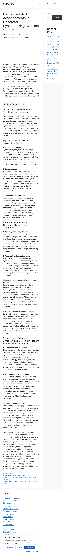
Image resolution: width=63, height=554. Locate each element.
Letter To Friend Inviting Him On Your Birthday (53, 46)
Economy (41, 4)
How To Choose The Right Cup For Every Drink (53, 38)
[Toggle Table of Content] (23, 104)
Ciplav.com (8, 4)
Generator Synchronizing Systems (16, 475)
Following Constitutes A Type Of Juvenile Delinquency (11, 500)
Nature (49, 4)
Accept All (30, 547)
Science (56, 4)
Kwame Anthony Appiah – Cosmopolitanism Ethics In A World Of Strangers (10, 529)
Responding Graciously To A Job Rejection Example (10, 508)
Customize (10, 547)
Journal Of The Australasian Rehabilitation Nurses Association (52, 73)
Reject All (20, 547)
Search (49, 13)
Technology (33, 4)
